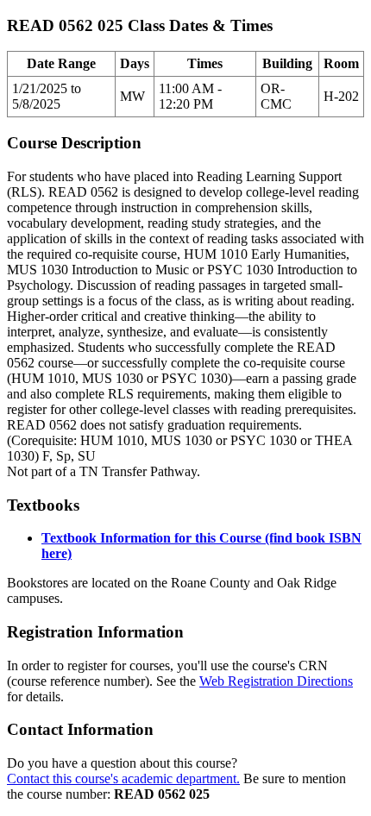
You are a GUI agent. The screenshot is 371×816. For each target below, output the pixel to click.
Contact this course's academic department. (123, 778)
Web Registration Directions (276, 681)
